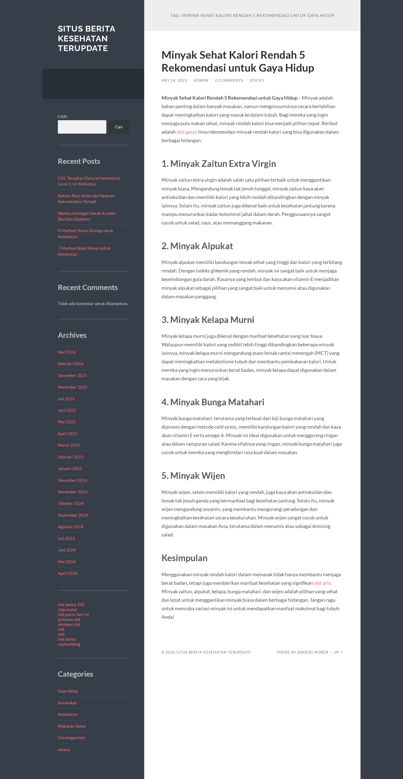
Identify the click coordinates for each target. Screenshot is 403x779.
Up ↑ (338, 652)
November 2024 (72, 491)
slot (61, 629)
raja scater (67, 609)
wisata (64, 749)
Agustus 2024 (70, 526)
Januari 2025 (70, 468)
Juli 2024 (66, 538)
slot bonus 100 (71, 604)
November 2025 (72, 386)
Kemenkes (67, 702)
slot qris (322, 583)
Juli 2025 (66, 398)
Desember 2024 (72, 480)
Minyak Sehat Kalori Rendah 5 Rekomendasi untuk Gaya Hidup (237, 61)
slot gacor (187, 132)
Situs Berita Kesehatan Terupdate (86, 38)
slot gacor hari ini (73, 614)
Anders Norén (312, 652)
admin (201, 80)
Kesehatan (67, 714)
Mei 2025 (67, 421)
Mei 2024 (67, 561)
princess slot (69, 619)
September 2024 (73, 515)
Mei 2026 (67, 352)
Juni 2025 (67, 410)
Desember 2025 (72, 375)
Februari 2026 (71, 363)
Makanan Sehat (72, 726)
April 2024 (67, 573)
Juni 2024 (67, 549)
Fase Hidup (68, 690)
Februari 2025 (71, 456)
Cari (62, 116)
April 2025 (67, 433)
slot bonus (67, 639)
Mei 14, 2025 (174, 80)
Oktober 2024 (71, 503)
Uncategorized (71, 737)
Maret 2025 (69, 445)
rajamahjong (69, 644)
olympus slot (69, 624)
